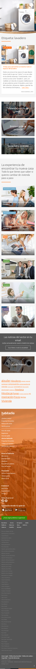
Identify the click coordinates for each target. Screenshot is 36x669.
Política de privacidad (15, 656)
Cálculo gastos (5, 476)
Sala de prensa (5, 426)
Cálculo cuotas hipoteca (8, 473)
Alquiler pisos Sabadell (6, 573)
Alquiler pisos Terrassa (6, 571)
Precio (17, 397)
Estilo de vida (7, 47)
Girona (11, 522)
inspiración (7, 397)
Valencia (3, 527)
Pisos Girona (4, 595)
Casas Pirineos (4, 535)
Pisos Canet (4, 606)
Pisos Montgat (4, 630)
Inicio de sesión (5, 430)
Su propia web (5, 491)
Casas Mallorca (4, 584)
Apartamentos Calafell (6, 575)
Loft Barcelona (5, 542)
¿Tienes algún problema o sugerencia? (14, 518)
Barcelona (4, 522)
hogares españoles (24, 393)
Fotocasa (4, 662)
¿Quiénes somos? (6, 418)
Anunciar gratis (5, 436)
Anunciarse (4, 488)
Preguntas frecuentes (7, 421)
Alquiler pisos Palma (6, 568)
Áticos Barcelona (5, 540)
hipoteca (19, 389)
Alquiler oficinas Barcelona (7, 560)
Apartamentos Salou (6, 537)
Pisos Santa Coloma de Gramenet (9, 648)
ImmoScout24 (18, 662)
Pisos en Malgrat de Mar (7, 531)
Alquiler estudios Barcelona (8, 555)
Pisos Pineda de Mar (6, 621)
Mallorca (3, 525)
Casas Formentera (5, 579)
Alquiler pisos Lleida (6, 566)
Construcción (10, 386)
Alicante (19, 527)
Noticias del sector (6, 423)
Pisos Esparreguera (6, 593)
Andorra (25, 525)
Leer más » (25, 87)
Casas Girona (4, 582)
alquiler (6, 380)
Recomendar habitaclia (7, 446)
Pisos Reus (4, 624)
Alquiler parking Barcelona (7, 562)
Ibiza (18, 525)
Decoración (25, 386)
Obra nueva (4, 456)
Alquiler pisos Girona (6, 564)
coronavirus (18, 386)
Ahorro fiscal (5, 478)
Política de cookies (27, 656)
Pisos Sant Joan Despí (6, 639)
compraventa (13, 384)
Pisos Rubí (3, 632)
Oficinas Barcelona (5, 599)
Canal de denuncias (13, 658)
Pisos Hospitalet (5, 612)
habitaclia (10, 662)
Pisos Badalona (5, 601)
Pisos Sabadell (4, 635)
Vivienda (6, 400)
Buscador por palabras (7, 464)
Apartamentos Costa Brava (7, 533)
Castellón (11, 527)
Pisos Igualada (4, 615)
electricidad (5, 390)
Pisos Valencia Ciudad (6, 608)
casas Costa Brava (5, 577)
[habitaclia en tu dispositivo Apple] (8, 511)
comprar (4, 384)
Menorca (11, 525)
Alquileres (16, 381)
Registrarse (4, 433)
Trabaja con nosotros (7, 443)
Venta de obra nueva (6, 650)
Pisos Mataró (4, 628)
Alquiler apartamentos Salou (8, 549)
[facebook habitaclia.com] (6, 500)
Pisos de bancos (6, 466)
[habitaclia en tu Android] (20, 511)
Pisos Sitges (4, 641)
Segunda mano (5, 458)
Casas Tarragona (5, 586)
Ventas (23, 397)
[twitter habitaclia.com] (2, 500)
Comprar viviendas (5, 590)
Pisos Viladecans (5, 646)
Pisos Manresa (4, 626)
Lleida (26, 522)
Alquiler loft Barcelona (6, 557)
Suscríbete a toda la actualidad (18, 348)
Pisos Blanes (4, 604)
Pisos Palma (4, 619)
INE (30, 393)
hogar (16, 393)
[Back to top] (32, 665)
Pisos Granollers (5, 610)
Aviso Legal (4, 656)
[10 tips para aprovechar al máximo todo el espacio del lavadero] (18, 54)
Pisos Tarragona (5, 643)
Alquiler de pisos (5, 553)
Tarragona (19, 522)
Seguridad (4, 658)
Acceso (3, 493)
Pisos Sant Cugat (5, 637)
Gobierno (12, 390)
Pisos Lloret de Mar (6, 617)
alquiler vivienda (25, 381)
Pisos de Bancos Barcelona (7, 551)
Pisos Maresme (5, 546)
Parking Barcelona (5, 544)
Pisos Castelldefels (6, 588)
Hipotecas (7, 393)
